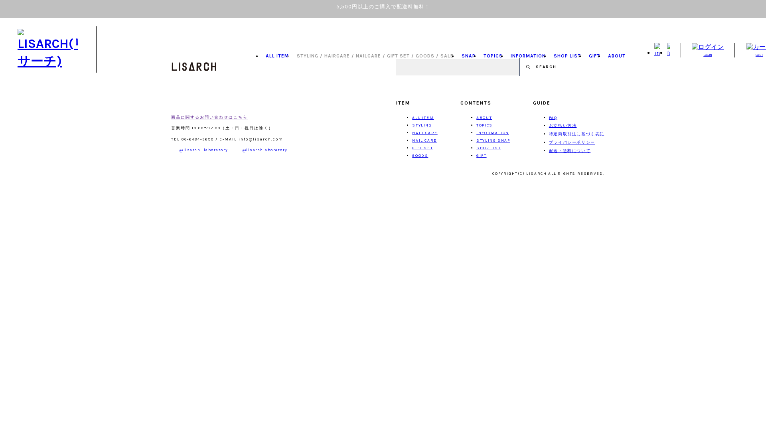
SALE (447, 56)
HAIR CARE (424, 132)
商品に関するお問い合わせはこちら (209, 117)
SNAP (469, 56)
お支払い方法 (563, 125)
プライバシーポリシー (572, 142)
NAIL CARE (424, 140)
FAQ (553, 117)
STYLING (307, 56)
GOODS (425, 56)
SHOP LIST (567, 56)
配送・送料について (569, 150)
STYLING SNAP (493, 140)
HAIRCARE (337, 56)
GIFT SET (398, 56)
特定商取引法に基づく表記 (576, 134)
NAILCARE (368, 56)
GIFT (594, 56)
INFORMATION (528, 56)
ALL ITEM (277, 56)
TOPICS (493, 56)
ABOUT (617, 56)
